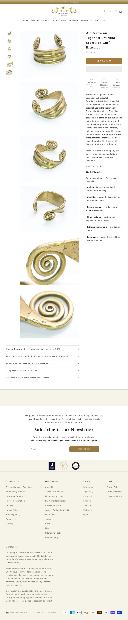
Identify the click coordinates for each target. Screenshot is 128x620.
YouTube (87, 505)
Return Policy (12, 510)
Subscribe (84, 449)
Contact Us (11, 519)
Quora (86, 514)
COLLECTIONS (58, 20)
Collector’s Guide (53, 505)
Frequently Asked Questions (19, 487)
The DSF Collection (54, 491)
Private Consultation (15, 501)
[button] (104, 69)
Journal (48, 519)
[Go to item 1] (9, 33)
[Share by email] (104, 166)
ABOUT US (100, 20)
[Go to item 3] (9, 49)
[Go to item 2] (9, 41)
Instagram (88, 487)
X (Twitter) (88, 491)
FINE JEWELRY (39, 20)
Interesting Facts (53, 533)
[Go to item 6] (9, 72)
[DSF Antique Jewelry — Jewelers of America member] (52, 466)
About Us (49, 487)
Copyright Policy (114, 496)
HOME (25, 20)
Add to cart (104, 61)
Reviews (10, 505)
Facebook (87, 496)
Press (47, 524)
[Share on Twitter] (97, 166)
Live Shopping (51, 537)
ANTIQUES (86, 20)
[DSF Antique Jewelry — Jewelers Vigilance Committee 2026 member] (64, 466)
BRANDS (73, 20)
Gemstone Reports (14, 496)
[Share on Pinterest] (101, 166)
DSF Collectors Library (55, 501)
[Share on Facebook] (94, 166)
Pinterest (87, 510)
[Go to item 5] (9, 64)
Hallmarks (50, 514)
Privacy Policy (113, 487)
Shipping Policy (13, 514)
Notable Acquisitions (54, 496)
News (47, 528)
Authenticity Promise (15, 491)
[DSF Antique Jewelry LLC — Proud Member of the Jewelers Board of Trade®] (76, 466)
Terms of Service (114, 491)
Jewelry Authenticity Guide (57, 510)
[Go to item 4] (9, 57)
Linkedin (87, 501)
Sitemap (10, 524)
